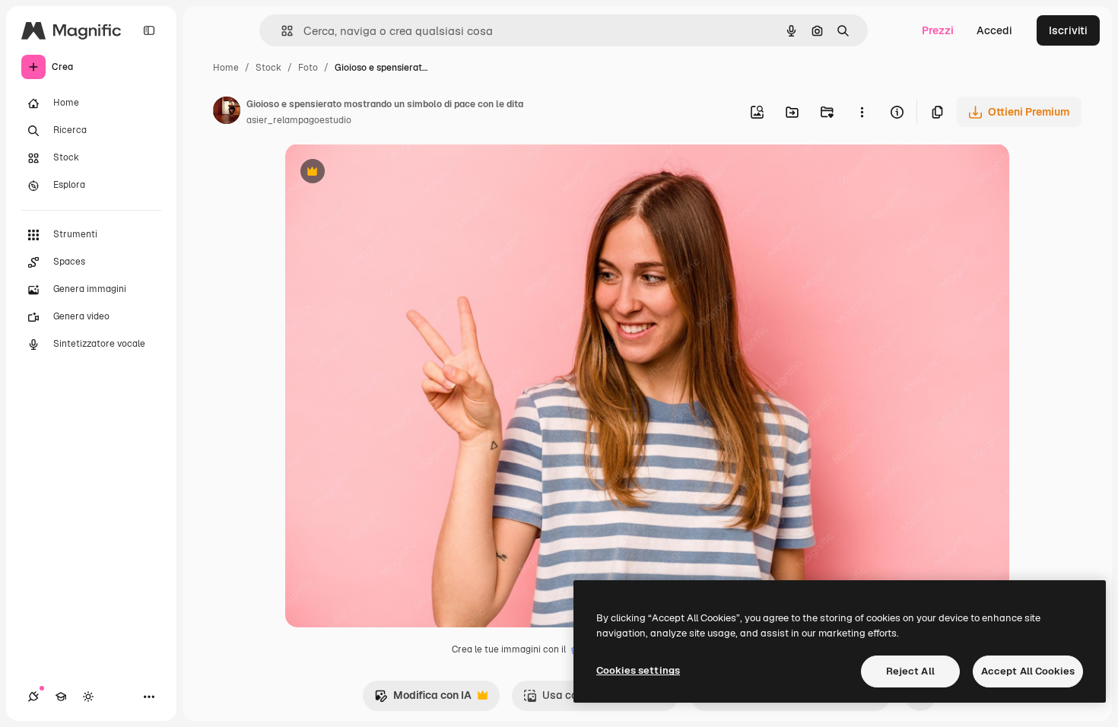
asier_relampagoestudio (298, 120)
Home (226, 68)
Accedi (994, 30)
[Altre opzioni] (861, 112)
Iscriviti (1068, 30)
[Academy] (61, 696)
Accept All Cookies (1028, 671)
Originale (385, 173)
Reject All (910, 671)
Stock (268, 68)
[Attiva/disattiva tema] (88, 696)
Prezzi (938, 30)
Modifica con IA (423, 699)
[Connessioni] (33, 696)
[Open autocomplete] (281, 31)
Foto (308, 68)
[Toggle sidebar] (149, 30)
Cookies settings (638, 670)
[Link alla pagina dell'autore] (226, 113)
